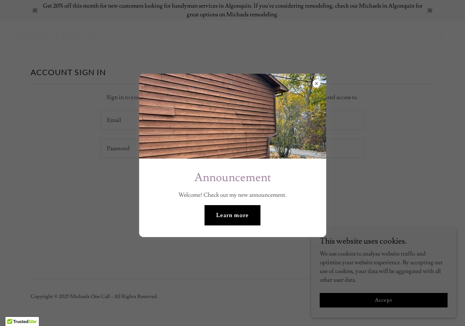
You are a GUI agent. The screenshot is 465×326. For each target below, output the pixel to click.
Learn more (232, 215)
